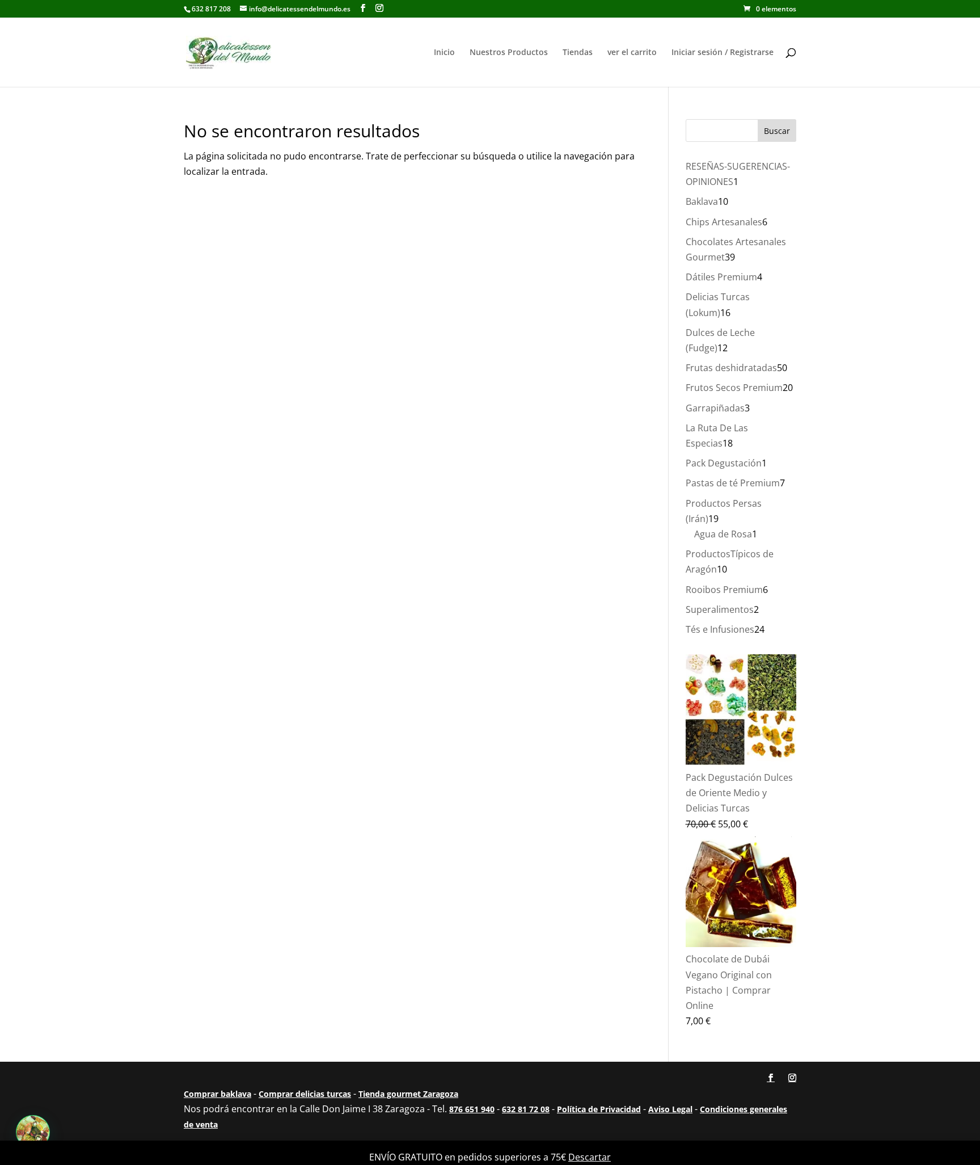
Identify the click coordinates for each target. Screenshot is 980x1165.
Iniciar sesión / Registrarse (722, 52)
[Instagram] (379, 8)
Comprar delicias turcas (305, 1093)
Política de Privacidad (599, 1109)
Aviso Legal (670, 1109)
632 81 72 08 (526, 1109)
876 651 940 (472, 1109)
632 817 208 (211, 9)
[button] (33, 1132)
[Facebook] (363, 8)
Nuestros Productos (509, 52)
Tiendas (578, 52)
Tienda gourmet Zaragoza (408, 1093)
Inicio (444, 52)
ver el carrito (632, 52)
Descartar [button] (589, 1157)
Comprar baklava (217, 1093)
